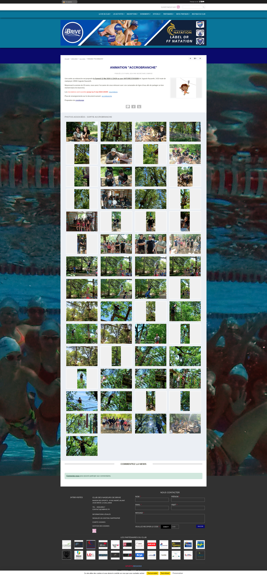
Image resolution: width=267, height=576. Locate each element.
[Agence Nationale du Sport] (188, 555)
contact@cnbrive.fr (101, 509)
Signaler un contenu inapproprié (106, 518)
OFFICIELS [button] (156, 14)
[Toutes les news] (195, 58)
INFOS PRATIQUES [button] (182, 14)
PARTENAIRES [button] (168, 14)
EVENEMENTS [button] (145, 14)
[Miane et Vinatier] (200, 544)
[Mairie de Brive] (151, 544)
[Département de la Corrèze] (66, 544)
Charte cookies (98, 522)
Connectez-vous (72, 476)
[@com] (103, 544)
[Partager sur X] (139, 106)
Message (139, 513)
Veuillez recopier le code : (147, 526)
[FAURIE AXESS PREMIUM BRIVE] (78, 544)
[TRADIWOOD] (188, 544)
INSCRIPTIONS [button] (132, 14)
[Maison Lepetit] (115, 555)
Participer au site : (194, 1)
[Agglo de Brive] (78, 555)
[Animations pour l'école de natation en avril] (200, 58)
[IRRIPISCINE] (103, 555)
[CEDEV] (176, 555)
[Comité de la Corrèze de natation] (66, 555)
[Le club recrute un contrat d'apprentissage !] (190, 58)
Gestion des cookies (100, 526)
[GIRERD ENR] (176, 544)
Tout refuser (165, 573)
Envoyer (200, 526)
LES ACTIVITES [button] (118, 14)
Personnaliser (178, 573)
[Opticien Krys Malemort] (139, 555)
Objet (174, 505)
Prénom (175, 496)
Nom (138, 496)
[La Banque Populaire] (151, 555)
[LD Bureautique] (90, 555)
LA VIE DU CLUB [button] (104, 14)
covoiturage (79, 100)
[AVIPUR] (200, 555)
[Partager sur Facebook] (133, 106)
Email (138, 505)
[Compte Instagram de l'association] (178, 7)
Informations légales (101, 514)
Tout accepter (152, 573)
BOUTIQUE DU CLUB (198, 14)
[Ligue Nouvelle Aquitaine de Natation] (90, 544)
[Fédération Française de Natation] (163, 544)
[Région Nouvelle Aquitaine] (127, 544)
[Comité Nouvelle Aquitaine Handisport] (115, 544)
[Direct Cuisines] (139, 544)
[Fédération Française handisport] (127, 555)
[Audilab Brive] (163, 555)
